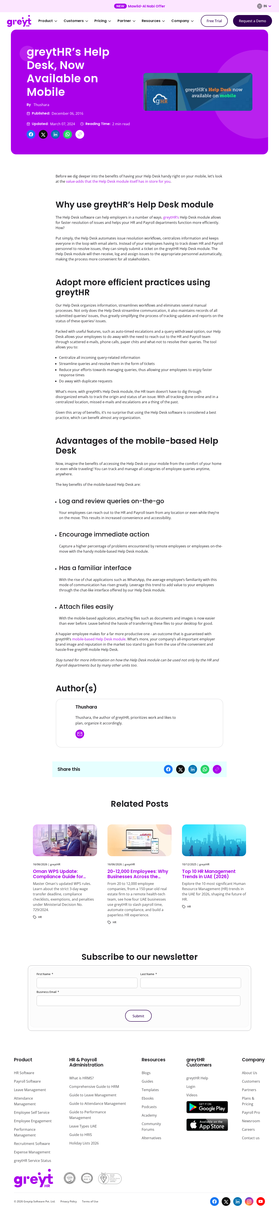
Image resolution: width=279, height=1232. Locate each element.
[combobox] (267, 6)
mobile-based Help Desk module (99, 639)
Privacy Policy (68, 1201)
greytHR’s (171, 217)
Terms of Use (90, 1201)
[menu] (119, 21)
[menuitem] (50, 21)
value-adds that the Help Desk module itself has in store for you (118, 181)
